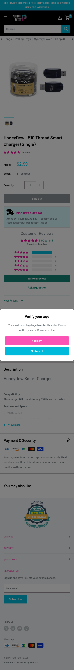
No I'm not (37, 351)
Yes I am (37, 340)
